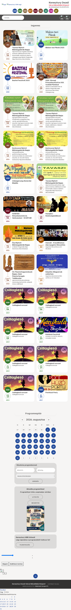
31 (1, 609)
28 (10, 606)
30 (15, 606)
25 (3, 606)
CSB (51, 11)
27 (7, 606)
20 (7, 604)
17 (1, 604)
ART (30, 11)
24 (1, 606)
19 (5, 604)
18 (3, 604)
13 (7, 601)
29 (12, 606)
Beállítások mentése (16, 564)
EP (56, 11)
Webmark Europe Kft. (42, 586)
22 (12, 604)
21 (10, 604)
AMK (20, 11)
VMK (15, 11)
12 (5, 601)
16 (15, 601)
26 (5, 606)
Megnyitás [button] (35, 503)
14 (10, 601)
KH (41, 11)
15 (12, 601)
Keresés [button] (35, 481)
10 (1, 601)
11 (3, 601)
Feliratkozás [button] (25, 545)
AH (46, 11)
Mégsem (5, 564)
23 (15, 604)
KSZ (35, 11)
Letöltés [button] (35, 497)
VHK (25, 11)
